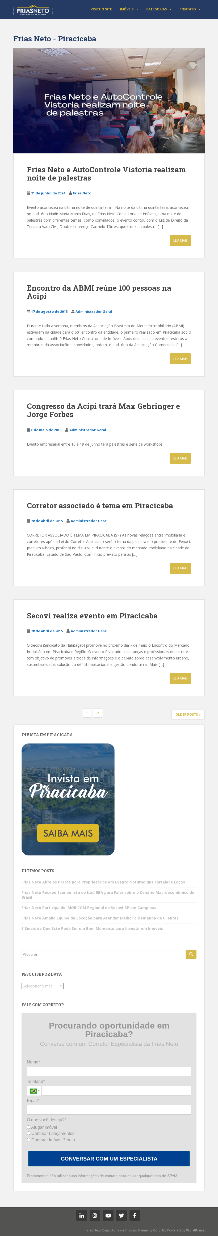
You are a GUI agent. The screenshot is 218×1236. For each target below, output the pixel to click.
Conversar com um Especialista (109, 1159)
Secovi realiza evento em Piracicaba (92, 616)
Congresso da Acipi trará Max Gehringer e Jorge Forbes (103, 410)
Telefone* (36, 1081)
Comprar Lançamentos (52, 1133)
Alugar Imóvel (43, 1127)
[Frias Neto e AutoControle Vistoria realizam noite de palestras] (109, 100)
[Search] (191, 954)
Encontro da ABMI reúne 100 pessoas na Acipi (99, 292)
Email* (33, 1100)
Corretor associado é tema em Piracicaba (100, 505)
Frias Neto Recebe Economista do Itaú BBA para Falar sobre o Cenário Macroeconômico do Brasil (108, 895)
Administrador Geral (94, 311)
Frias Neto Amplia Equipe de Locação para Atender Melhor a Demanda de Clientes (100, 918)
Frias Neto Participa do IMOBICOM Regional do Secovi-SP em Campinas (89, 907)
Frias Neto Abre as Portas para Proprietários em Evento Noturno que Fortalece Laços (103, 882)
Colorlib (159, 1230)
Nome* (33, 1062)
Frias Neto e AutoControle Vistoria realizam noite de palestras (106, 174)
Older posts (187, 714)
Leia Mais (180, 240)
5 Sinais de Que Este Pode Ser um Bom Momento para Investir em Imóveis (92, 928)
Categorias (156, 9)
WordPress (195, 1230)
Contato (187, 9)
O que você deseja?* (46, 1120)
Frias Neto (82, 193)
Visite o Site (101, 9)
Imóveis (126, 9)
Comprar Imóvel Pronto (52, 1140)
